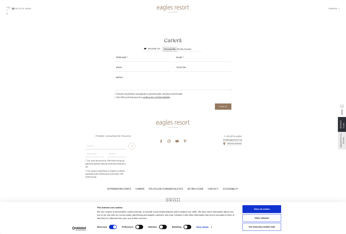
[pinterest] (185, 141)
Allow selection (262, 218)
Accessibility (230, 188)
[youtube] (177, 141)
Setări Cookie (195, 188)
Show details (202, 227)
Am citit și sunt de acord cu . (144, 97)
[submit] (131, 146)
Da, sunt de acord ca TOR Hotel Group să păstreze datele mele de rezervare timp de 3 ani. (105, 163)
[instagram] (169, 141)
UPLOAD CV (154, 48)
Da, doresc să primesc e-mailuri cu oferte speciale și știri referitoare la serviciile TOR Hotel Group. (105, 174)
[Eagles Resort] (173, 8)
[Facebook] (161, 141)
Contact (213, 188)
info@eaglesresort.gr (232, 140)
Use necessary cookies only (262, 227)
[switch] (139, 227)
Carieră (139, 188)
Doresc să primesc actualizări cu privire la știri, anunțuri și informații (149, 93)
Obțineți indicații (234, 143)
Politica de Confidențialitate (166, 188)
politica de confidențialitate (156, 97)
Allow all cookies (262, 209)
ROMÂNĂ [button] (333, 8)
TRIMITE (223, 106)
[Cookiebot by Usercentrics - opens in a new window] (79, 229)
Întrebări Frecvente (119, 188)
